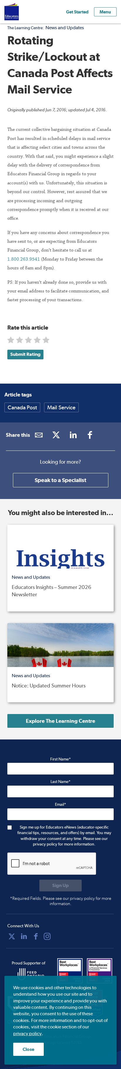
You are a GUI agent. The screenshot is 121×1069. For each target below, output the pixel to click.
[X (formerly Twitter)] (11, 936)
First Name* (60, 759)
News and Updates (65, 27)
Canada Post (22, 407)
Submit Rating (25, 354)
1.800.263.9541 (24, 259)
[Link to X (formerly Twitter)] (56, 435)
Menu (105, 11)
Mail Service (61, 407)
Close (28, 1049)
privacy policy (27, 1033)
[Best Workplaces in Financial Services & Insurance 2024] (100, 970)
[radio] (11, 341)
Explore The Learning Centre (60, 721)
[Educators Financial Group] (20, 11)
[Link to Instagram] (47, 936)
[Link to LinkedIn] (73, 435)
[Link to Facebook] (90, 435)
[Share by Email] (39, 435)
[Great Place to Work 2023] (70, 970)
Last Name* (60, 781)
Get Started (77, 11)
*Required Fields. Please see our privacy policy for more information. (60, 901)
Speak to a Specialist (60, 480)
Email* (60, 804)
